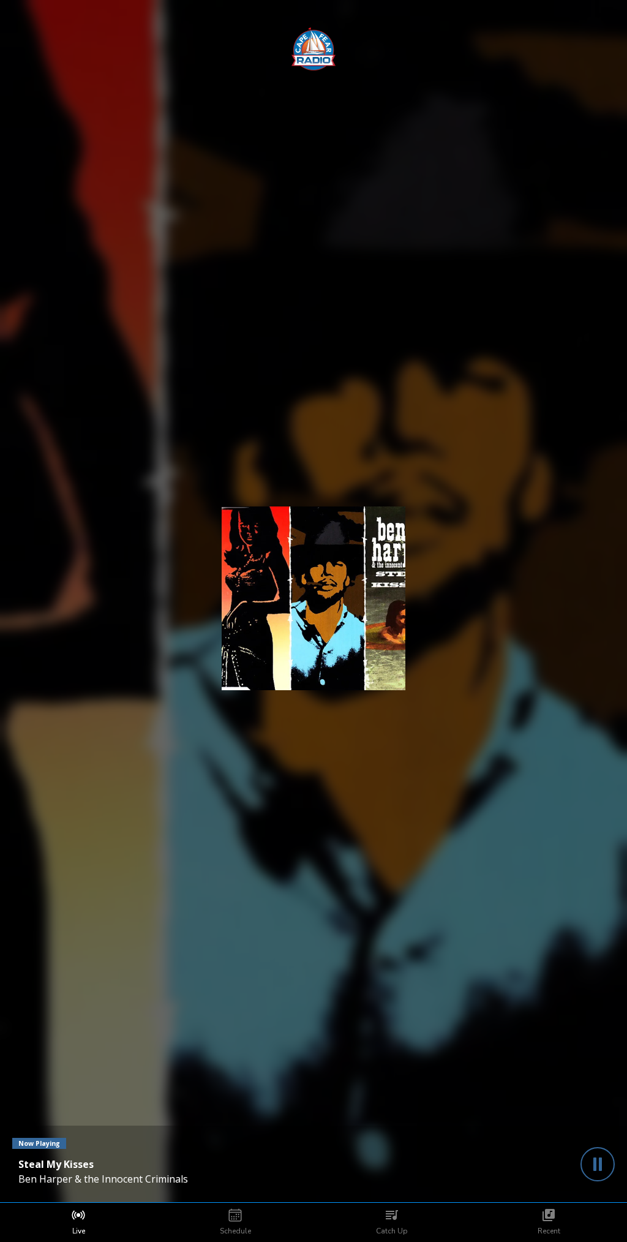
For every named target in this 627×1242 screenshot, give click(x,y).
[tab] (78, 1222)
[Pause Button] (597, 1164)
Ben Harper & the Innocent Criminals (103, 1179)
